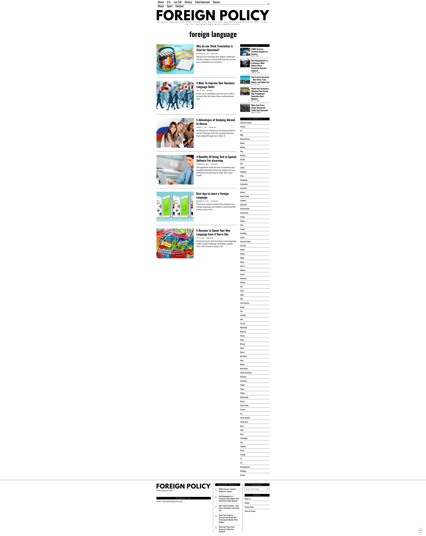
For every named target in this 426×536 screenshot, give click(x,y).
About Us (247, 498)
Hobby (242, 257)
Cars (241, 163)
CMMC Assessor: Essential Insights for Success (259, 51)
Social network (245, 417)
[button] (267, 489)
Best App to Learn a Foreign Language (212, 195)
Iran (241, 286)
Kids (241, 298)
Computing (243, 180)
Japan (242, 294)
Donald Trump (244, 196)
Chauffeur (243, 171)
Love (241, 319)
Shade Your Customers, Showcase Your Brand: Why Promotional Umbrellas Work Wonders (260, 93)
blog (241, 151)
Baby (241, 135)
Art (241, 130)
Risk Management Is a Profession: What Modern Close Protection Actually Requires (259, 65)
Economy (243, 200)
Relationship (244, 397)
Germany (243, 245)
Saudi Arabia (244, 405)
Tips (241, 442)
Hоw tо (242, 266)
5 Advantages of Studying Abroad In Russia (215, 122)
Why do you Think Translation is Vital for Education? (214, 48)
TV (241, 458)
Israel (242, 290)
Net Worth (243, 356)
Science (242, 409)
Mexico (242, 335)
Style (242, 430)
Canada (242, 159)
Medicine (243, 331)
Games (242, 237)
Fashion (242, 216)
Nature (242, 352)
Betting (242, 147)
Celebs (242, 167)
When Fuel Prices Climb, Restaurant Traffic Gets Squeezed (259, 108)
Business (210, 90)
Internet (242, 282)
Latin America (244, 303)
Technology (214, 201)
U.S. (241, 462)
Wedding (243, 471)
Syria (242, 434)
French (242, 229)
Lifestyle (243, 315)
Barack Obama (245, 139)
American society (245, 122)
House (242, 262)
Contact (247, 503)
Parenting (243, 380)
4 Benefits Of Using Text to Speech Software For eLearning (216, 158)
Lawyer (242, 307)
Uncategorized (245, 467)
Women (242, 475)
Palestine (243, 376)
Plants (242, 389)
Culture (242, 192)
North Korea (244, 368)
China (242, 175)
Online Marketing (245, 372)
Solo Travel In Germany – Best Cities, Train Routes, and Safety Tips (260, 79)
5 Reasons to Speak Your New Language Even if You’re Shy (213, 232)
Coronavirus (244, 184)
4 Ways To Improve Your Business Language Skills (215, 85)
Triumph (242, 454)
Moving (242, 344)
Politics (242, 393)
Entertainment (244, 208)
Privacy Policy (249, 507)
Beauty (242, 143)
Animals (242, 126)
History (242, 253)
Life (241, 311)
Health (242, 249)
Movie (242, 339)
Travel (242, 450)
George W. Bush (245, 241)
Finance (242, 221)
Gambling (243, 233)
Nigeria (242, 364)
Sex (241, 413)
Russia (242, 401)
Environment (244, 212)
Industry (242, 270)
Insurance (243, 278)
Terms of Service (250, 511)
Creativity (243, 188)
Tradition (243, 446)
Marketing (243, 327)
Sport (242, 426)
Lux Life (242, 323)
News (242, 360)
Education (214, 54)
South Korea (244, 421)
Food (241, 225)
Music (242, 348)
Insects (242, 274)
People (242, 385)
